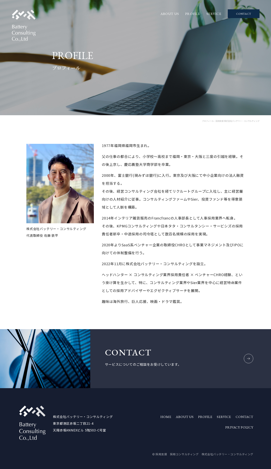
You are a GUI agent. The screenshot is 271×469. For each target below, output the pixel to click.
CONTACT (243, 13)
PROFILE (192, 14)
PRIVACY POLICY (239, 427)
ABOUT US (169, 14)
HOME (165, 417)
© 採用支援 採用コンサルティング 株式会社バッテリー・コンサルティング (202, 454)
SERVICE (214, 14)
